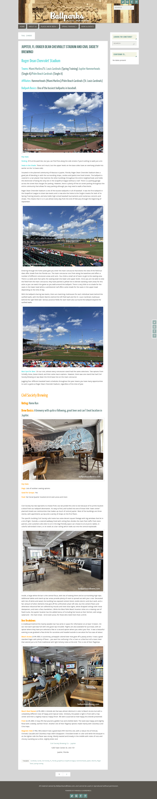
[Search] (131, 8)
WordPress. (87, 791)
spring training (38, 763)
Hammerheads (81, 761)
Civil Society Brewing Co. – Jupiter (63, 743)
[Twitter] (154, 322)
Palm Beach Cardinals (42, 73)
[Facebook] (154, 331)
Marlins (94, 761)
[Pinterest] (154, 336)
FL (50, 761)
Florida (54, 761)
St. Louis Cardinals (52, 68)
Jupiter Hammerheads (89, 68)
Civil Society (45, 761)
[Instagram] (154, 327)
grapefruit (60, 761)
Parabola (77, 791)
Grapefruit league (70, 761)
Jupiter (89, 761)
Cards (39, 761)
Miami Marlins (35, 68)
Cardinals (34, 761)
